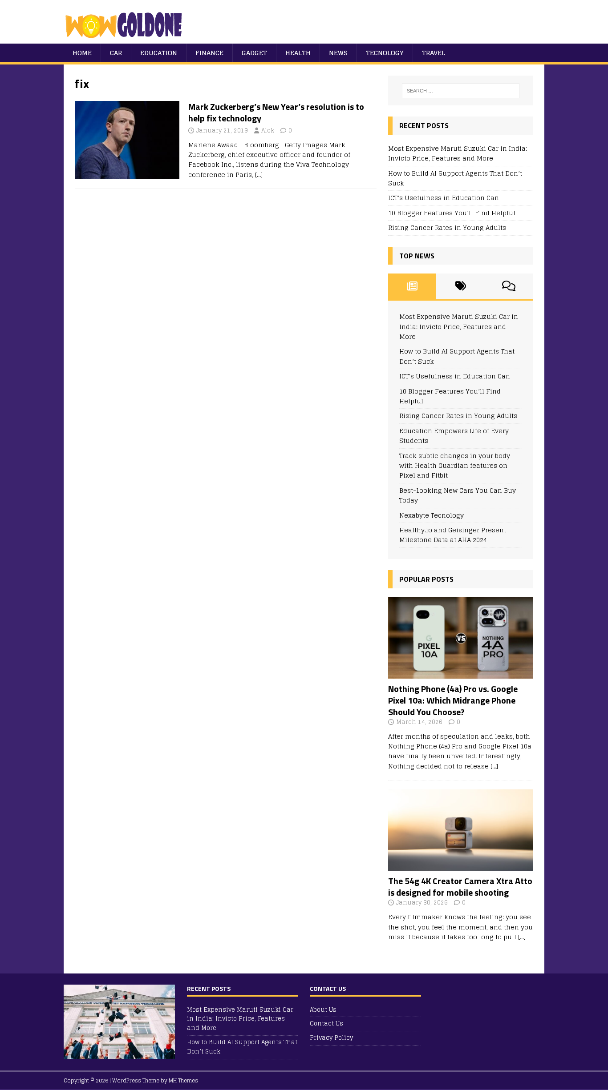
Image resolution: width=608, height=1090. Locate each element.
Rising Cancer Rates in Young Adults (447, 227)
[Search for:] (460, 90)
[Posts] (412, 286)
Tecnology (385, 52)
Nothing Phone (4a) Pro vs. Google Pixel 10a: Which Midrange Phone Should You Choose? (453, 700)
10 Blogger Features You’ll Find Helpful (451, 212)
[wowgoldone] (126, 38)
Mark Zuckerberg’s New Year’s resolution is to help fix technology (276, 112)
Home (82, 52)
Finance (209, 52)
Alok (267, 130)
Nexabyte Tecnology (431, 515)
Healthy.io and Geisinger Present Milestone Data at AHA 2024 (452, 534)
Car (116, 52)
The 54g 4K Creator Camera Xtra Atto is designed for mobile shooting (460, 886)
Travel (433, 52)
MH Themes (183, 1080)
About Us (323, 1010)
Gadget (254, 52)
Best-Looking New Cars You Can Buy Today (457, 495)
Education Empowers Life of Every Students (454, 435)
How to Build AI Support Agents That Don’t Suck (455, 178)
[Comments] (509, 286)
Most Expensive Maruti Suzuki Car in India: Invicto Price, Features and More (457, 153)
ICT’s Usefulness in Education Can (443, 197)
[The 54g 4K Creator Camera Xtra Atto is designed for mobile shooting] (460, 865)
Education (158, 52)
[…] (259, 174)
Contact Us (326, 1023)
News (338, 52)
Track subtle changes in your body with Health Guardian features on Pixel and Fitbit (454, 465)
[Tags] (460, 286)
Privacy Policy (331, 1038)
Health (298, 52)
